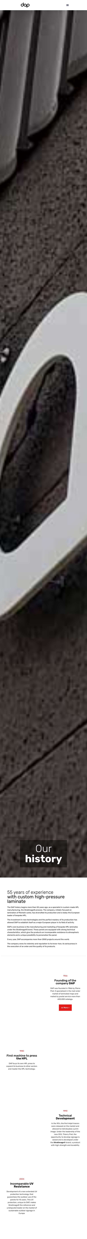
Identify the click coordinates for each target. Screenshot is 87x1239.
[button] (67, 5)
